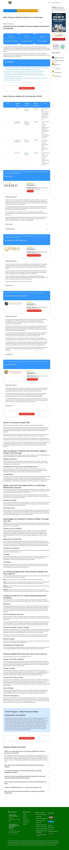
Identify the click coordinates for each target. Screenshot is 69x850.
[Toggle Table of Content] (14, 24)
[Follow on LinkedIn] (53, 821)
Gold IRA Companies (56, 2)
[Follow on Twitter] (51, 821)
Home (49, 2)
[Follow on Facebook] (49, 821)
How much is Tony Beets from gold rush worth (14, 826)
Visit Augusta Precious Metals (34, 310)
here (53, 11)
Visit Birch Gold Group (32, 379)
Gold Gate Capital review (13, 815)
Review (58, 68)
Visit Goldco (30, 191)
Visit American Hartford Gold (34, 255)
